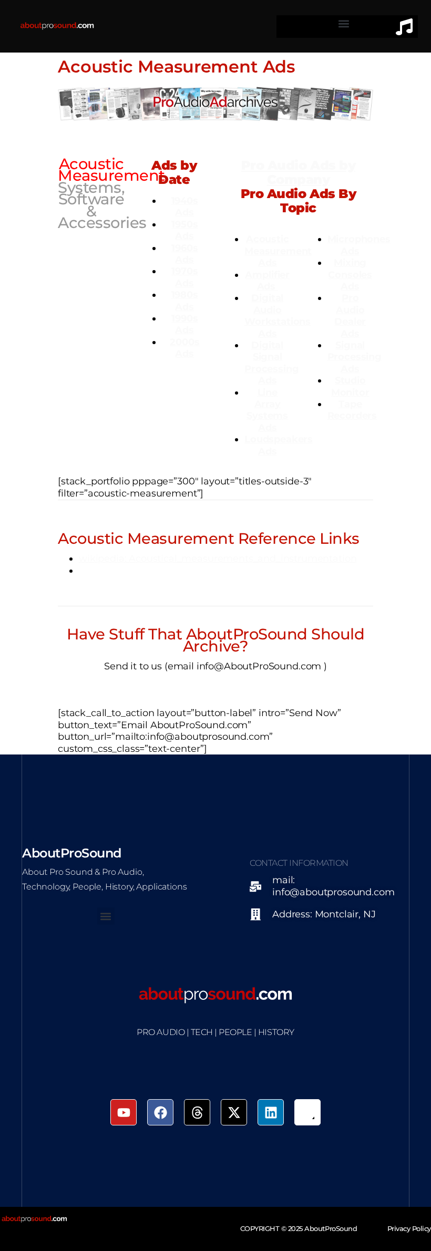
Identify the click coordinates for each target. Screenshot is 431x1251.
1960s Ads (184, 253)
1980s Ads (184, 300)
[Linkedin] (271, 1112)
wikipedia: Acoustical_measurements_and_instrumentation (217, 558)
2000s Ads (184, 347)
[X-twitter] (234, 1112)
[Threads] (197, 1112)
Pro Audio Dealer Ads (350, 315)
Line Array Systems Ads (267, 410)
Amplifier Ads (267, 280)
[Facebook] (160, 1112)
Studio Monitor (350, 386)
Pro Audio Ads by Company (298, 172)
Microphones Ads (359, 244)
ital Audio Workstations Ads (277, 315)
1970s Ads (184, 276)
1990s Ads (184, 324)
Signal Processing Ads (354, 356)
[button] (344, 24)
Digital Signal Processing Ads (271, 362)
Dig (260, 297)
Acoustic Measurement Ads (278, 250)
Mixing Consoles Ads (350, 274)
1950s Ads (184, 230)
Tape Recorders (352, 409)
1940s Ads (184, 206)
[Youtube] (123, 1112)
